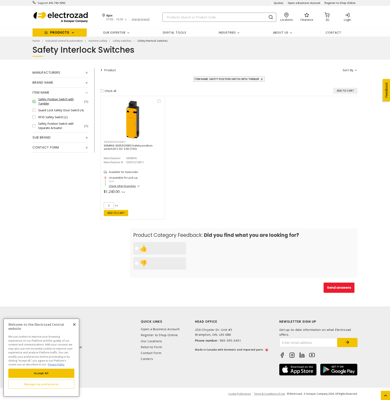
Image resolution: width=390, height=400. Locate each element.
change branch (141, 19)
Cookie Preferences (239, 394)
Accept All (41, 373)
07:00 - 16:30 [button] (114, 19)
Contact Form (45, 147)
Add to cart (116, 213)
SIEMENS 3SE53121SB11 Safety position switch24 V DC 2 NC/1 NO (128, 147)
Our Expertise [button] (114, 33)
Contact (333, 33)
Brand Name (42, 82)
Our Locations (151, 341)
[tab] (60, 72)
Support (43, 3)
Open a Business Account (304, 3)
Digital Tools (174, 33)
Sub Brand (41, 137)
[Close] (74, 324)
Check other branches (122, 186)
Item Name (40, 92)
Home (36, 41)
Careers (147, 359)
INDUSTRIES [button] (227, 33)
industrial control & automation (64, 41)
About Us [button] (280, 33)
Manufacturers (46, 72)
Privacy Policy (56, 364)
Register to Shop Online (340, 3)
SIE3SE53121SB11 (114, 142)
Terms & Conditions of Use (269, 394)
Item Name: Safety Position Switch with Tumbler (227, 79)
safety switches (122, 41)
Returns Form (151, 347)
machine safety (98, 41)
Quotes (279, 3)
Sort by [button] (348, 70)
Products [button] (59, 32)
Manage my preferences (41, 384)
